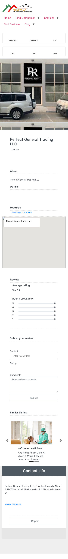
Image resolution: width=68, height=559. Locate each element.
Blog (27, 24)
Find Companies (25, 17)
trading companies (22, 212)
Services (49, 17)
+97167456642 (13, 504)
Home (7, 17)
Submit (34, 397)
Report (34, 521)
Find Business (12, 24)
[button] (7, 441)
